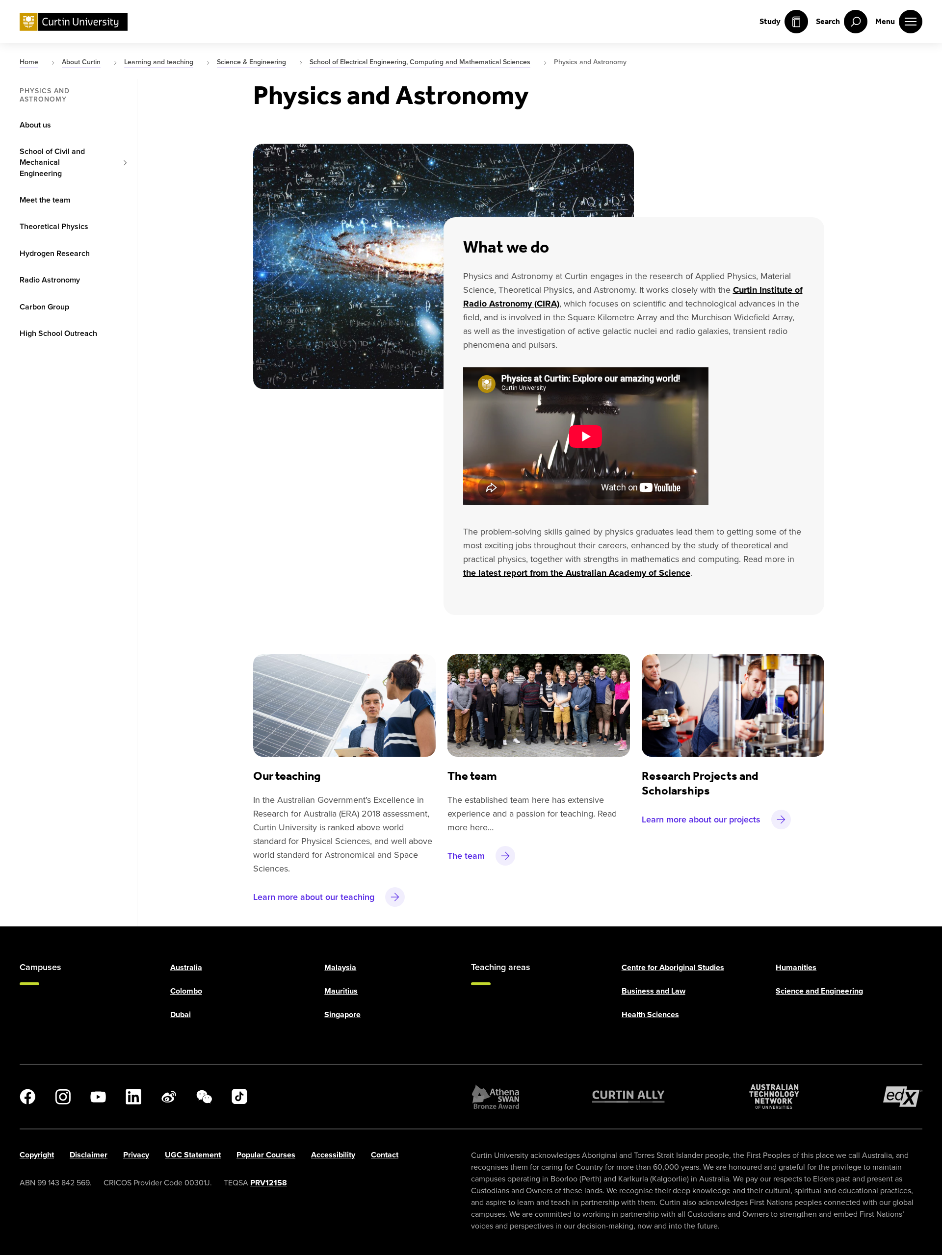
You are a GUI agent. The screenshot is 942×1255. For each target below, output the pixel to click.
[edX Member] (902, 1096)
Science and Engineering (819, 991)
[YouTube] (98, 1096)
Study (770, 21)
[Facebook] (27, 1096)
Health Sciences (650, 1014)
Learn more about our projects (701, 819)
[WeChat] (204, 1096)
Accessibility (333, 1154)
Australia (186, 967)
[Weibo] (169, 1096)
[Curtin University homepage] (74, 21)
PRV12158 (268, 1182)
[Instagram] (63, 1096)
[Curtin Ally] (628, 1096)
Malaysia (340, 967)
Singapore (342, 1014)
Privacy (136, 1154)
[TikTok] (239, 1096)
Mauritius (341, 991)
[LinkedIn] (133, 1096)
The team (466, 855)
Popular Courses (265, 1154)
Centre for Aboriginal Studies (673, 967)
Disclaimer (88, 1154)
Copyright (37, 1154)
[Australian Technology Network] (774, 1096)
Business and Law (653, 991)
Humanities (796, 967)
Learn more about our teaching (313, 897)
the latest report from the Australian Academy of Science (576, 572)
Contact (384, 1154)
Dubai (180, 1014)
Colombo (186, 991)
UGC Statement (193, 1154)
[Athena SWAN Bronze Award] (495, 1096)
